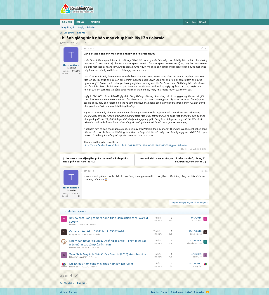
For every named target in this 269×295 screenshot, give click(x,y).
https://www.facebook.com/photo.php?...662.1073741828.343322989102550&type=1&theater (135, 145)
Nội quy (165, 292)
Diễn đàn (67, 22)
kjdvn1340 (73, 257)
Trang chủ (199, 292)
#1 (206, 48)
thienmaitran (68, 42)
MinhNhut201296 (194, 243)
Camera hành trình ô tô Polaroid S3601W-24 (96, 231)
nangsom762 (75, 234)
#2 (206, 171)
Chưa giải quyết (67, 27)
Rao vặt (93, 224)
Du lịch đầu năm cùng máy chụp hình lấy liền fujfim (101, 263)
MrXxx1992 (74, 224)
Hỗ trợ (188, 292)
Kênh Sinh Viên (70, 292)
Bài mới (80, 22)
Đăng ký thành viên (86, 27)
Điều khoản (177, 292)
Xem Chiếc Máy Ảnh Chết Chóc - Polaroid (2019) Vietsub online (107, 254)
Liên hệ (155, 292)
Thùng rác (93, 257)
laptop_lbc (73, 266)
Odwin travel (74, 247)
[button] (87, 22)
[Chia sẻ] (202, 48)
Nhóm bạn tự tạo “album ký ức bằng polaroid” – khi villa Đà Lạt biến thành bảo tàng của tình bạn (107, 242)
